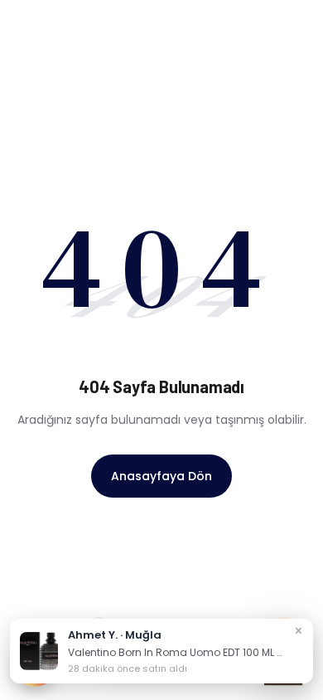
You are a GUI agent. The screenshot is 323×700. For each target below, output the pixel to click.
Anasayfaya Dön (161, 476)
